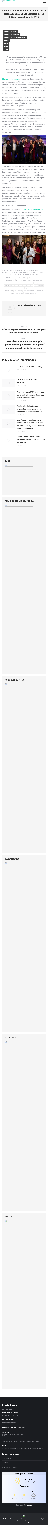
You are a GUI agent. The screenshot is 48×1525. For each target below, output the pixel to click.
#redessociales (9, 290)
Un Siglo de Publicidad (9, 1467)
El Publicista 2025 (7, 1458)
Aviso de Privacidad (24, 1523)
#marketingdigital (27, 285)
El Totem (5, 1463)
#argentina (18, 277)
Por (18, 274)
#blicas (25, 277)
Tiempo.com (28, 1505)
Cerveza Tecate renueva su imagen (30, 367)
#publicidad (29, 288)
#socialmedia (19, 293)
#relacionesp (18, 290)
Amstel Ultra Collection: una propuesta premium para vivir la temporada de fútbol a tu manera (29, 409)
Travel (6, 49)
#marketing (18, 285)
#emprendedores (37, 280)
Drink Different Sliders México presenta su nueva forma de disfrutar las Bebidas (31, 439)
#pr (16, 288)
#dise (29, 280)
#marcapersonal (8, 285)
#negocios (41, 285)
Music (6, 46)
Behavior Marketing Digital (36, 1519)
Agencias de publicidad (11, 34)
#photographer (9, 288)
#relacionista (40, 290)
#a (12, 277)
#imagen (37, 283)
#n (35, 285)
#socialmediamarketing (31, 293)
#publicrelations (38, 288)
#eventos (22, 283)
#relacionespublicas (29, 290)
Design (6, 40)
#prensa (21, 288)
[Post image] (8, 370)
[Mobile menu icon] (44, 3)
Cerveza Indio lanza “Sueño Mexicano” (27, 380)
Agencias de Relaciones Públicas (15, 37)
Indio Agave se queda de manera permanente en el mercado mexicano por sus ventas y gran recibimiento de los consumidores (31, 424)
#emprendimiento (13, 283)
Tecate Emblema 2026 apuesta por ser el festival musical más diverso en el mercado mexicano (30, 395)
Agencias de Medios (10, 31)
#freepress (30, 283)
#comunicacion (10, 280)
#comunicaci (39, 277)
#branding (31, 277)
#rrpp (12, 293)
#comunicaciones (21, 280)
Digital (6, 43)
